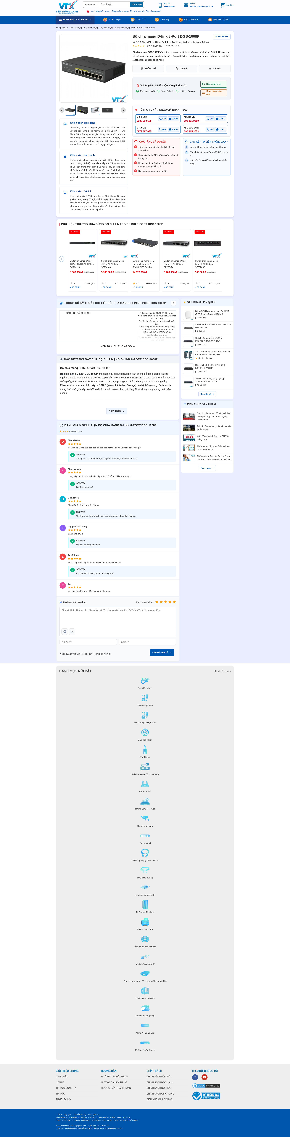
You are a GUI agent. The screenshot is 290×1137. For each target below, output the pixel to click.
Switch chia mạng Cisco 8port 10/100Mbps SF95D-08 (206, 264)
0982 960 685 (169, 6)
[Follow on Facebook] (195, 1077)
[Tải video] (72, 631)
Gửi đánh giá (160, 652)
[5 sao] (174, 601)
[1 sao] (157, 601)
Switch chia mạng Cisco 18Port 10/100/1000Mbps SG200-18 (82, 264)
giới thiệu (114, 19)
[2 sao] (161, 601)
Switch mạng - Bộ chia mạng (100, 27)
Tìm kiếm (137, 4)
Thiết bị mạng (75, 27)
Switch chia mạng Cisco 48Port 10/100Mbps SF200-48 (112, 264)
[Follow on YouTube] (204, 1077)
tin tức (140, 19)
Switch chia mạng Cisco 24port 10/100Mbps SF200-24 (175, 264)
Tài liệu (217, 68)
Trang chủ (61, 27)
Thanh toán (220, 19)
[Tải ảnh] (64, 631)
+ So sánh (75, 287)
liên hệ (164, 19)
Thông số (150, 68)
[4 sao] (170, 601)
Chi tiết (184, 68)
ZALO (175, 118)
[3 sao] (166, 601)
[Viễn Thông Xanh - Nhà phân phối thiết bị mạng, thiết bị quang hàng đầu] (67, 7)
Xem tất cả (205, 394)
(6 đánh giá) (156, 46)
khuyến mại (191, 19)
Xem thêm (206, 468)
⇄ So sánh (221, 36)
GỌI (164, 118)
